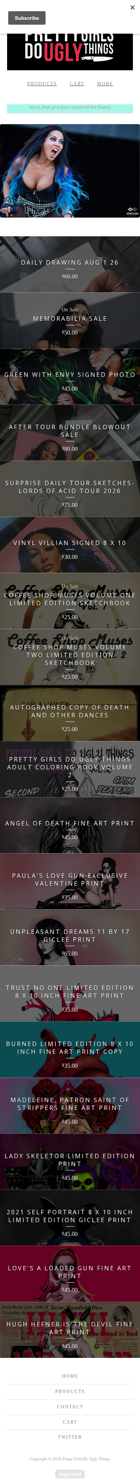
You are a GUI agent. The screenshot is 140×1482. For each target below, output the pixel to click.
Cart (77, 83)
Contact (70, 1406)
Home (70, 1376)
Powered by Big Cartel (70, 1474)
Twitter (70, 1437)
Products (42, 83)
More (105, 83)
